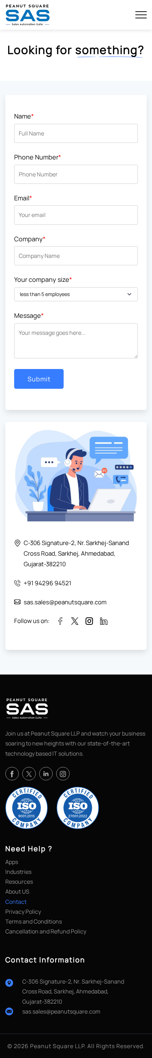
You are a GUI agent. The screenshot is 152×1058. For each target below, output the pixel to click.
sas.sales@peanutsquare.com (61, 1011)
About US (17, 891)
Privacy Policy (23, 911)
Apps (11, 862)
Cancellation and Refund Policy (45, 931)
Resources (19, 881)
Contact (16, 902)
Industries (18, 872)
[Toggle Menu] (141, 14)
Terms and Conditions (33, 921)
